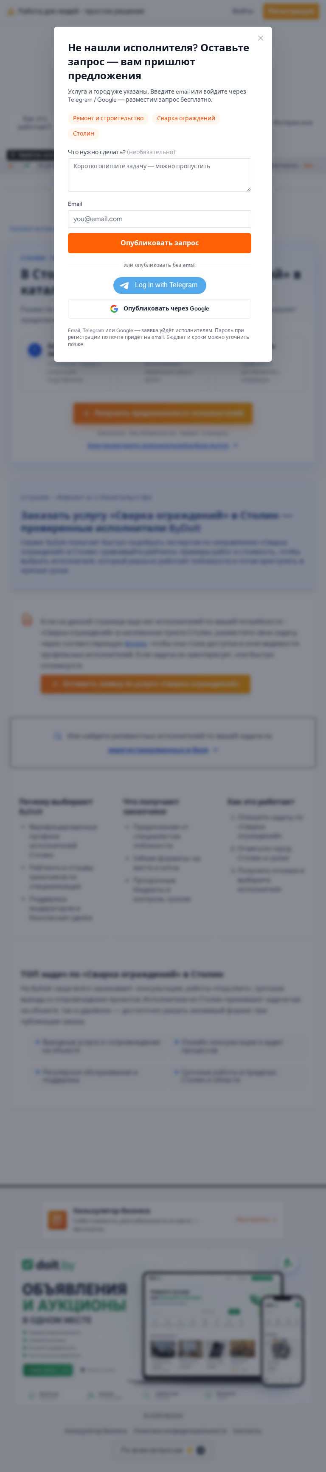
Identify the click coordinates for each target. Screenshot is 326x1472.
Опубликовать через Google (166, 308)
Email (75, 204)
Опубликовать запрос (160, 243)
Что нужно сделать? (121, 152)
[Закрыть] (260, 38)
